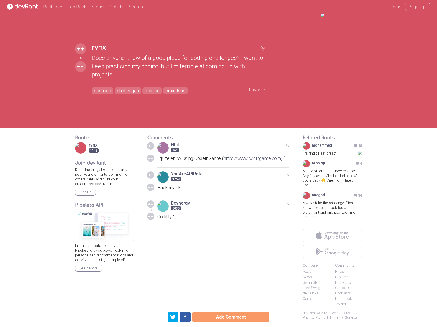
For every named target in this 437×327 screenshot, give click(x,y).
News (307, 277)
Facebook (343, 299)
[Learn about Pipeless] (104, 225)
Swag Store (312, 282)
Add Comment (231, 317)
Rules (339, 271)
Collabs (117, 7)
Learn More (88, 268)
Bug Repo (343, 282)
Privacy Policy (314, 317)
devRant (309, 313)
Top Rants (78, 7)
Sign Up (417, 7)
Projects (342, 277)
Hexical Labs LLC (343, 313)
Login (395, 7)
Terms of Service (343, 317)
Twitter (340, 304)
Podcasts (343, 293)
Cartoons (342, 288)
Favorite (257, 90)
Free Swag (311, 288)
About (307, 271)
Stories (99, 7)
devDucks (310, 293)
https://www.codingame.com (252, 158)
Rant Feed (53, 7)
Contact (309, 299)
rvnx (99, 47)
